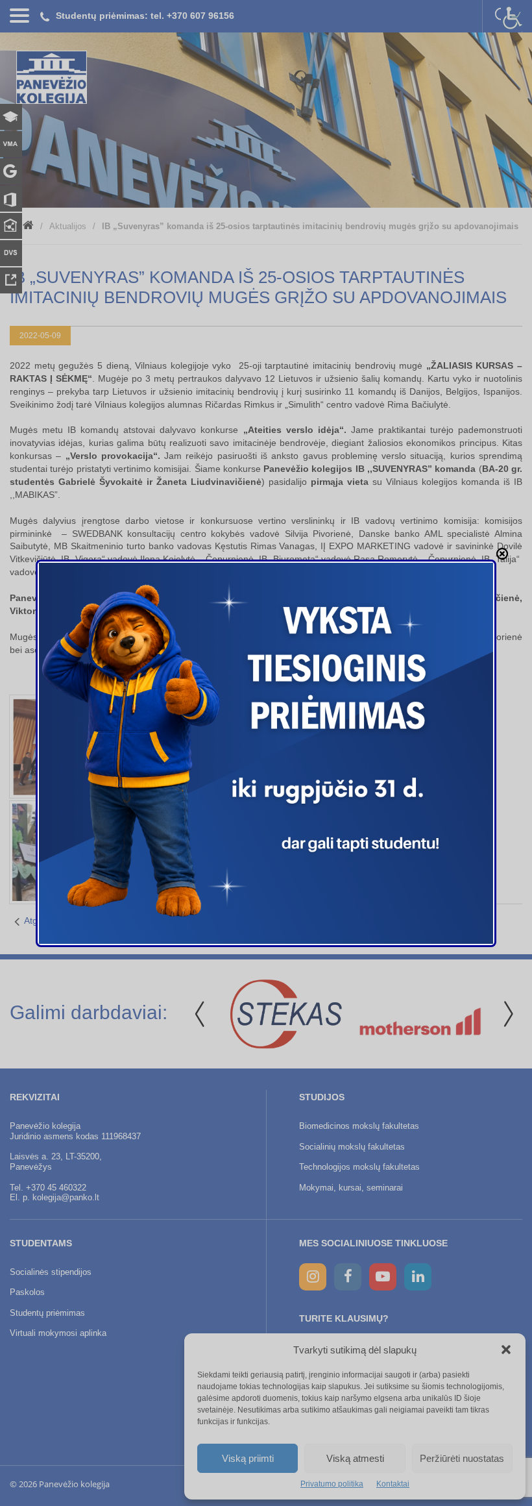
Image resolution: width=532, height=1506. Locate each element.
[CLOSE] (502, 553)
